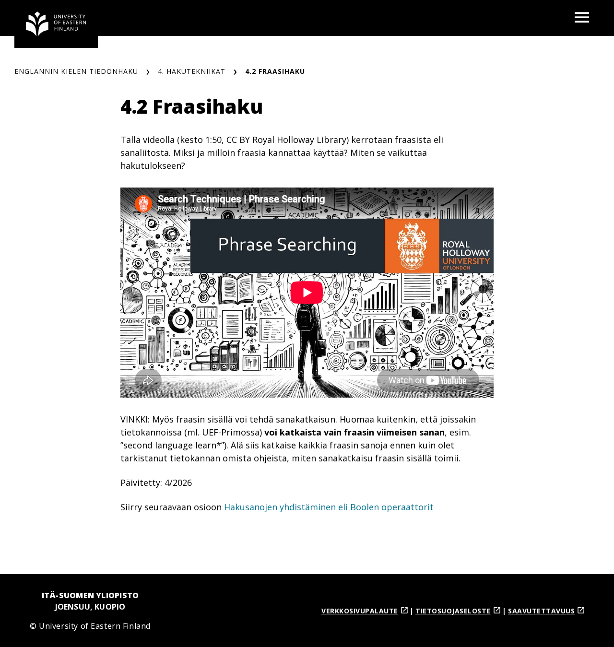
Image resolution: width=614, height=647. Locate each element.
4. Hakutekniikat (191, 71)
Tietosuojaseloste (453, 610)
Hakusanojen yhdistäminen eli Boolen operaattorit (329, 507)
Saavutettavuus (541, 610)
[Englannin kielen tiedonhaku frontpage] (56, 24)
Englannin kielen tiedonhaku (76, 71)
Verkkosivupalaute (359, 610)
